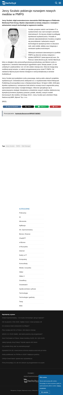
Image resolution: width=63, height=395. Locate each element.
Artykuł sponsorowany (31, 376)
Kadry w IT (23, 255)
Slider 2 (22, 276)
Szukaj (56, 3)
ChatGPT (22, 238)
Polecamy (22, 213)
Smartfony (22, 280)
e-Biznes (22, 242)
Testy (21, 301)
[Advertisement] (26, 131)
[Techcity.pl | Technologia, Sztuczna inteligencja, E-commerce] (9, 3)
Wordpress (13, 390)
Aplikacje (22, 225)
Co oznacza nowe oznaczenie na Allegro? (15, 326)
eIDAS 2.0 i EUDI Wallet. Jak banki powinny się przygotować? (22, 334)
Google (19, 390)
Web (20, 306)
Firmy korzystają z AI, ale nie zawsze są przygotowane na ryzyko (23, 363)
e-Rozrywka (23, 247)
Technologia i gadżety (27, 297)
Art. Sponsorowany (26, 230)
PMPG (18, 146)
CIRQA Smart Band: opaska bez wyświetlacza (17, 358)
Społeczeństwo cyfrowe (27, 289)
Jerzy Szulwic (10, 146)
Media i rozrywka (25, 268)
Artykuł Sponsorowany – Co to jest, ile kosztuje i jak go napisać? (23, 318)
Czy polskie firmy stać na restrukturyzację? (16, 346)
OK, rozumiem (44, 392)
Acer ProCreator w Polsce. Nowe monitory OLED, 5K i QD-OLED (23, 338)
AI (20, 217)
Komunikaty (23, 263)
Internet (22, 251)
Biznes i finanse (24, 234)
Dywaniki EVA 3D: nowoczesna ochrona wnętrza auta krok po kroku (24, 350)
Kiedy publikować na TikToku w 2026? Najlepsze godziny (20, 354)
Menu (60, 3)
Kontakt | (31, 373)
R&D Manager (26, 146)
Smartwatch (23, 285)
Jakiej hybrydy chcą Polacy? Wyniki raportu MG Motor (19, 342)
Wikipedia (34, 390)
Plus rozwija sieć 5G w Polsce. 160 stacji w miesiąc (19, 330)
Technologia (23, 293)
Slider (21, 272)
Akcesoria (22, 221)
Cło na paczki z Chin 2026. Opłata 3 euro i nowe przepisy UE (22, 322)
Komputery (23, 259)
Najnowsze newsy (26, 390)
